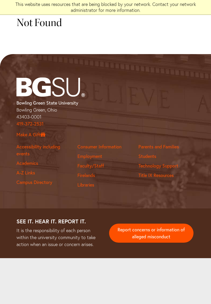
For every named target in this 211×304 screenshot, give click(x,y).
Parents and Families (158, 146)
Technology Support (158, 166)
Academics (27, 163)
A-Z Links (25, 173)
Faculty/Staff (90, 166)
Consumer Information (99, 146)
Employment (89, 156)
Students (147, 156)
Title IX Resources (156, 175)
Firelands (86, 175)
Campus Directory (34, 182)
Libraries (85, 185)
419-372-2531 (29, 124)
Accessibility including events (38, 150)
